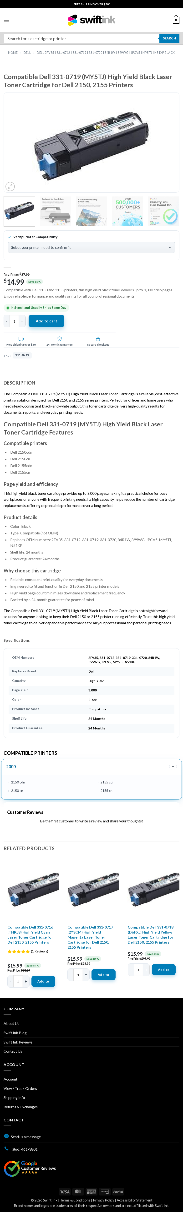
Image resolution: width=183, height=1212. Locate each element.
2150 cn (17, 790)
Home (13, 52)
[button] (6, 20)
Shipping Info (14, 1097)
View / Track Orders (20, 1088)
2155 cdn (107, 782)
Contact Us (13, 1051)
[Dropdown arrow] (173, 766)
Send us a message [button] (26, 1136)
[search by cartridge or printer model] (91, 38)
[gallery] (91, 146)
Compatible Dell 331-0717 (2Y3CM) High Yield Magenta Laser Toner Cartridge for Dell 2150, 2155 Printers (90, 937)
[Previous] (17, 146)
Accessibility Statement (134, 1200)
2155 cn (106, 790)
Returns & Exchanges (21, 1106)
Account (10, 1079)
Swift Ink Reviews (18, 1042)
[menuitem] (91, 4)
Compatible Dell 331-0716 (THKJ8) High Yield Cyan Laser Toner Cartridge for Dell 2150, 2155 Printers (30, 934)
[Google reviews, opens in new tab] (30, 1168)
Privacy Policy (103, 1200)
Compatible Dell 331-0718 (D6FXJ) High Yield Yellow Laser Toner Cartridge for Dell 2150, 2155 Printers (150, 934)
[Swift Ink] (91, 20)
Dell (27, 52)
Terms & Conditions (75, 1200)
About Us (11, 1023)
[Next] (166, 146)
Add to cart (46, 321)
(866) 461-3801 (24, 1149)
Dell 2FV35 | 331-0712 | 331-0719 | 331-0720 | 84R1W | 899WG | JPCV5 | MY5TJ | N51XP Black (106, 52)
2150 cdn (18, 782)
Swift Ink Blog (15, 1032)
